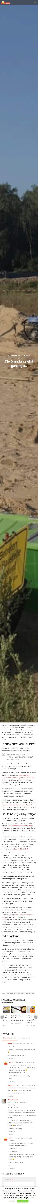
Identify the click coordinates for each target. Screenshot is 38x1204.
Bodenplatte (21, 993)
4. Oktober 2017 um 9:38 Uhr (18, 1102)
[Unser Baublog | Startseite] (7, 2)
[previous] (2, 1017)
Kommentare (10, 1038)
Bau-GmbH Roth (20, 849)
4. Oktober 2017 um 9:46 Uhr (23, 1138)
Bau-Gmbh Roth (14, 355)
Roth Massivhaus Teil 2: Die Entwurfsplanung (17, 1018)
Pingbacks (24, 1038)
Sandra (10, 1085)
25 (9, 1008)
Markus (10, 1044)
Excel (33, 993)
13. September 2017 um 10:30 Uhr (24, 1062)
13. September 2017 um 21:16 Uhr (25, 1085)
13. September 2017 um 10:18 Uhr (25, 1044)
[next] (35, 1017)
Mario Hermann (13, 1100)
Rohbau (27, 355)
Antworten (11, 1059)
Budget (28, 993)
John (10, 1062)
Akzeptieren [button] (23, 1201)
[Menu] (35, 2)
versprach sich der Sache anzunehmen (16, 805)
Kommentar (8, 1180)
